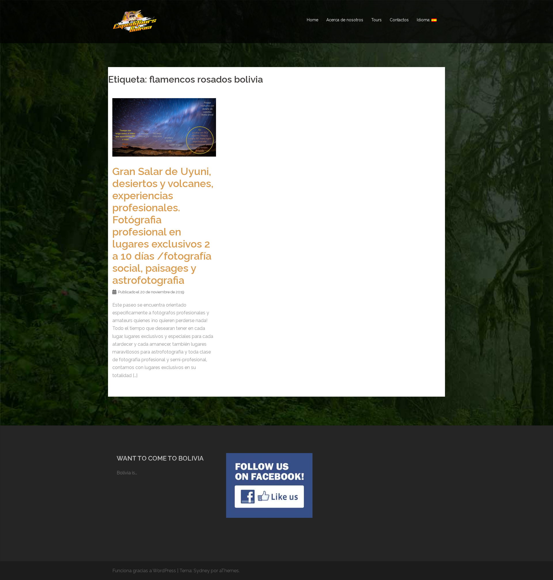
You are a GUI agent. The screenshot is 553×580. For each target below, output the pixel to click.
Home (312, 20)
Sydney (202, 570)
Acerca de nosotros (344, 20)
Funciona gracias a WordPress (144, 570)
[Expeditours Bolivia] (134, 19)
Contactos (399, 20)
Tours (376, 20)
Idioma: (424, 20)
